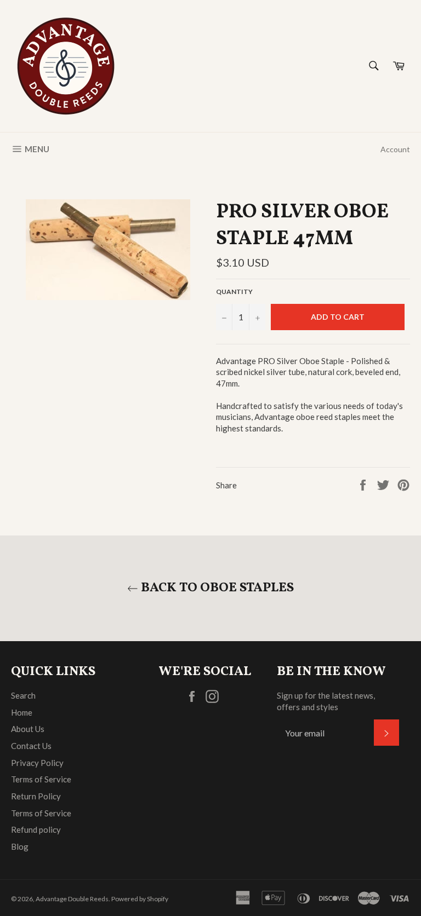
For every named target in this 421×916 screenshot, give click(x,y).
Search (23, 695)
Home (21, 712)
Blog (20, 846)
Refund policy (36, 829)
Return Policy (36, 796)
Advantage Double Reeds (72, 899)
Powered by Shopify (139, 899)
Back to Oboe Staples (216, 588)
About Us (27, 729)
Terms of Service (41, 779)
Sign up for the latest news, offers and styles (326, 701)
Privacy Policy (37, 763)
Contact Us (31, 746)
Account (395, 149)
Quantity (234, 291)
